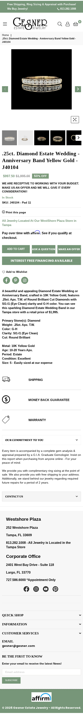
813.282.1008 (67, 8)
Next (78, 89)
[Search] (60, 24)
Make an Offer (69, 249)
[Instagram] (24, 280)
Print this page (15, 212)
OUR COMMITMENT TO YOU (24, 440)
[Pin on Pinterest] (15, 280)
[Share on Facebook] (6, 280)
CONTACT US (14, 496)
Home (5, 35)
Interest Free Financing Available (42, 260)
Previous (5, 89)
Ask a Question (43, 249)
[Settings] (67, 24)
